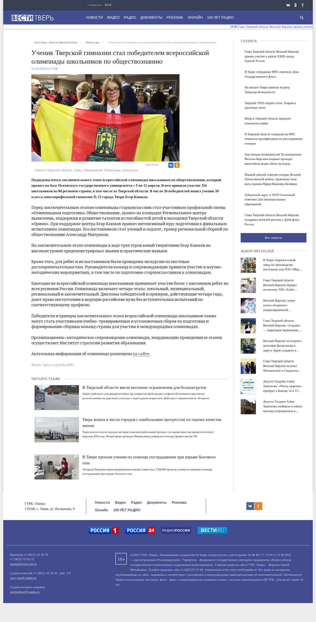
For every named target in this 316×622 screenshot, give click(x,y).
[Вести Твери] (32, 17)
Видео (113, 17)
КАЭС (108, 4)
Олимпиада (112, 170)
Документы (151, 17)
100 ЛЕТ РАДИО (220, 17)
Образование (93, 170)
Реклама (175, 17)
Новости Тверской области (53, 170)
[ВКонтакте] (170, 165)
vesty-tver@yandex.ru (23, 578)
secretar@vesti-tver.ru (23, 564)
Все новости (273, 237)
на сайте (141, 353)
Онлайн (195, 17)
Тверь (78, 170)
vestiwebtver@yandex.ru (25, 592)
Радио (130, 17)
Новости (94, 17)
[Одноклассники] (176, 165)
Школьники (130, 170)
